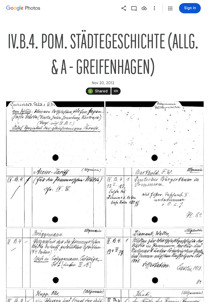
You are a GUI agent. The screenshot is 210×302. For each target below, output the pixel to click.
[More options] (154, 8)
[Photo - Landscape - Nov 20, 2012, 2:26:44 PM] (55, 133)
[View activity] (134, 8)
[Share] (124, 8)
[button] (170, 8)
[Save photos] (144, 8)
